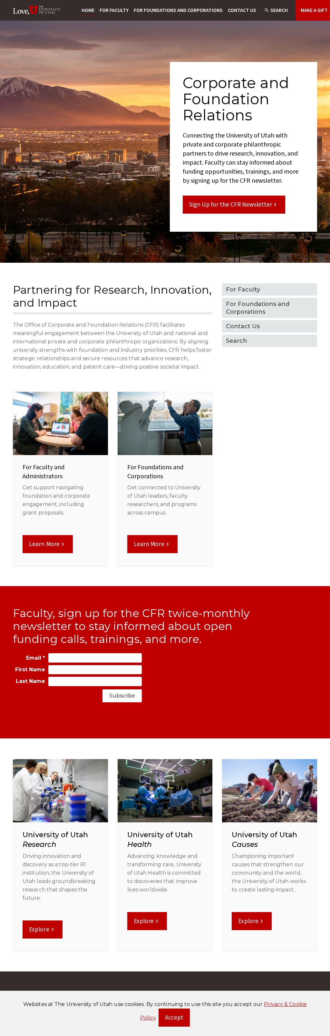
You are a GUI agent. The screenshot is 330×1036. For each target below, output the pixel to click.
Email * (35, 658)
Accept (177, 1019)
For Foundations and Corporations (178, 10)
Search (279, 10)
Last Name (30, 681)
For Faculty (114, 10)
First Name (30, 669)
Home (88, 10)
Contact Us (242, 10)
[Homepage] (37, 10)
